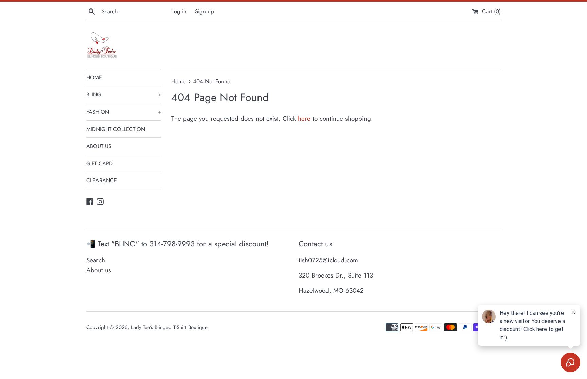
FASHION (123, 112)
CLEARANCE (101, 180)
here (304, 118)
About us (98, 270)
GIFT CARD (99, 163)
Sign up (204, 11)
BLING (123, 94)
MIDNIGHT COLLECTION (115, 129)
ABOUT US (98, 146)
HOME (94, 77)
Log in (178, 11)
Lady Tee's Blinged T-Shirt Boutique (169, 327)
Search (95, 260)
